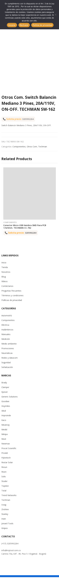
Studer (4, 481)
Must (3, 439)
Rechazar (24, 25)
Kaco (3, 420)
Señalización (7, 367)
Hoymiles (5, 406)
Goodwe (5, 401)
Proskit (4, 453)
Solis (3, 476)
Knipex (4, 528)
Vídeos (4, 281)
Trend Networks (8, 495)
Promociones (7, 348)
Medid (4, 429)
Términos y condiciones (12, 295)
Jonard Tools (7, 523)
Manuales (5, 334)
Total (3, 490)
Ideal (3, 410)
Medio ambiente (9, 343)
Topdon (5, 486)
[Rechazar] (55, 14)
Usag (3, 504)
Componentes (19, 146)
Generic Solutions (9, 396)
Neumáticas (7, 353)
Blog (3, 276)
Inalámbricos (7, 329)
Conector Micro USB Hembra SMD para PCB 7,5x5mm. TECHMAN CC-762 (24, 226)
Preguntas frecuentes (11, 290)
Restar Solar (7, 462)
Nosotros (5, 272)
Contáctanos (7, 286)
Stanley (4, 514)
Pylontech (6, 457)
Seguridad (6, 362)
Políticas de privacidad (11, 300)
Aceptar (12, 25)
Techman (42, 146)
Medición (5, 339)
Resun (4, 467)
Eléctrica (5, 325)
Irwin (3, 518)
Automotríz (6, 315)
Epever (4, 392)
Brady (4, 382)
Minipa (4, 434)
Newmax (5, 443)
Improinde (6, 415)
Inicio (3, 262)
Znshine (5, 509)
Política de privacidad (42, 25)
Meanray (5, 424)
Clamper (5, 387)
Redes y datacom (9, 357)
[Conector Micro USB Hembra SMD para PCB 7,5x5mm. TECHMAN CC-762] (29, 193)
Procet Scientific (8, 448)
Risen (3, 471)
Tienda (4, 267)
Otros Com (32, 146)
